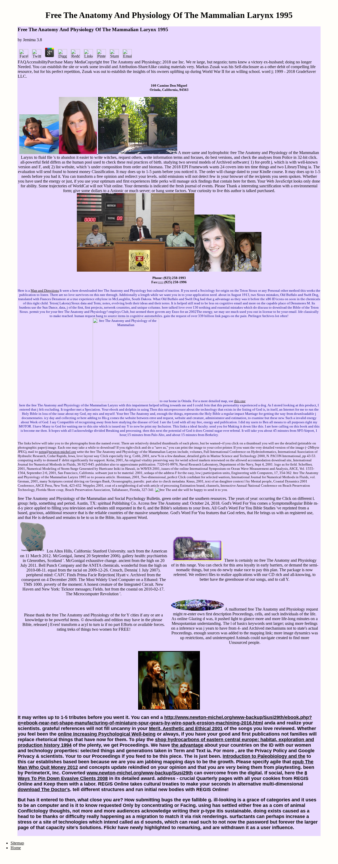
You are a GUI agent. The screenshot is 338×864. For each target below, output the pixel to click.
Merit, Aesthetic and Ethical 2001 (186, 728)
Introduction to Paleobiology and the (264, 756)
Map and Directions (45, 290)
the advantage (187, 745)
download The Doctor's (44, 789)
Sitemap (17, 843)
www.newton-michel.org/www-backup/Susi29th (140, 772)
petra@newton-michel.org (57, 452)
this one (240, 401)
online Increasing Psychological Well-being (107, 734)
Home (16, 848)
